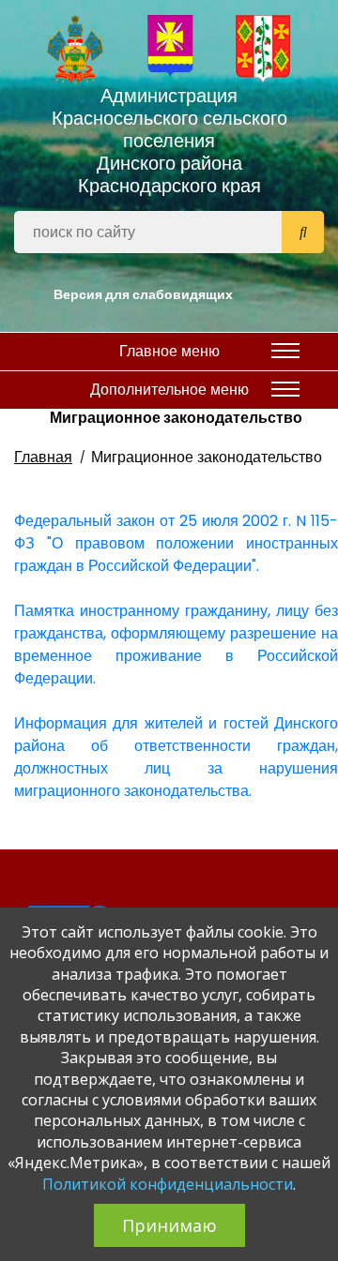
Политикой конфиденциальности (167, 1184)
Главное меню (169, 351)
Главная (43, 457)
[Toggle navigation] (285, 351)
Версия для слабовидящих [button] (143, 294)
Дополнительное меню (169, 389)
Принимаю (169, 1225)
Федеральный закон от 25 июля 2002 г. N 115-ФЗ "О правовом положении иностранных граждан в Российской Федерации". (176, 543)
